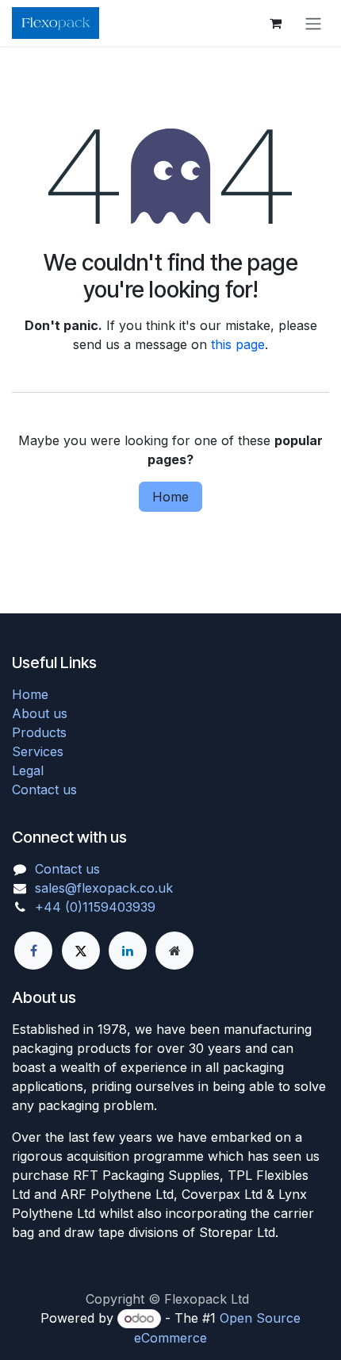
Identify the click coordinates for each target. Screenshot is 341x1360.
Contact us (44, 789)
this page (238, 344)
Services (37, 751)
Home (170, 497)
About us (39, 713)
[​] (33, 951)
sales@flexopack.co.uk (104, 888)
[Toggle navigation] (313, 23)
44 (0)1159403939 (99, 907)
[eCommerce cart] (275, 23)
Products (39, 732)
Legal (28, 770)
